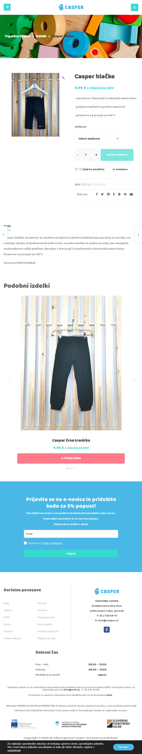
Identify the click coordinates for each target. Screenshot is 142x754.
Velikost (81, 127)
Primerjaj (122, 169)
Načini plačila (44, 624)
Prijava (71, 553)
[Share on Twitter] (101, 194)
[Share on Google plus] (118, 194)
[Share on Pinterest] (124, 194)
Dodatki (8, 631)
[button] (7, 7)
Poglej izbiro (72, 458)
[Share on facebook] (95, 194)
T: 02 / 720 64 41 (107, 616)
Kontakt (42, 603)
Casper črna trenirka (71, 440)
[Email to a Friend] (130, 194)
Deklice (7, 610)
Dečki (7, 617)
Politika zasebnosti (48, 631)
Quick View (62, 426)
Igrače (7, 624)
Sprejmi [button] (123, 747)
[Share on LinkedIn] (107, 194)
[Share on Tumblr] (112, 194)
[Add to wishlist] (71, 426)
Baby (6, 603)
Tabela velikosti (12, 638)
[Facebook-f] (107, 630)
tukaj (109, 695)
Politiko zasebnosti (52, 543)
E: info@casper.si (106, 620)
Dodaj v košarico (117, 155)
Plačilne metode (46, 638)
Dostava (42, 610)
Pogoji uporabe (46, 617)
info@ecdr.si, (72, 690)
